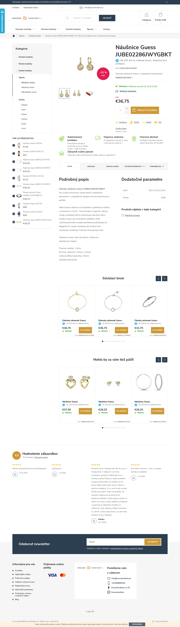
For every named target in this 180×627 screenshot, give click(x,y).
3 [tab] (107, 341)
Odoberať (152, 542)
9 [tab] (121, 341)
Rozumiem (137, 624)
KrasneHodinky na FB (120, 587)
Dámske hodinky (26, 57)
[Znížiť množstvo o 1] (127, 112)
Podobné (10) (155, 166)
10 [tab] (124, 341)
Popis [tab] (69, 166)
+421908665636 (118, 583)
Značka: (121, 128)
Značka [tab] (112, 166)
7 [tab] (117, 341)
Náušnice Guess (28, 82)
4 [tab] (109, 341)
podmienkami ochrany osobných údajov (127, 548)
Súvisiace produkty (133, 166)
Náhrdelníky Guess (29, 92)
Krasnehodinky (117, 592)
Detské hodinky (25, 70)
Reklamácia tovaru (22, 586)
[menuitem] (25, 29)
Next (164, 278)
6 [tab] (114, 341)
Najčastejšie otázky (31, 7)
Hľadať (107, 18)
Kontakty (15, 7)
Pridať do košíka (147, 110)
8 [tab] (119, 341)
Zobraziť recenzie (41, 457)
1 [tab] (102, 341)
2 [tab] (105, 341)
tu (126, 624)
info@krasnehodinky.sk (121, 578)
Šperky (22, 77)
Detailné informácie (123, 77)
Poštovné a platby (22, 578)
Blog (17, 599)
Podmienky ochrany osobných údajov (23, 594)
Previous (158, 278)
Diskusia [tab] (91, 166)
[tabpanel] (77, 311)
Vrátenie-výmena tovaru (25, 582)
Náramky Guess (27, 87)
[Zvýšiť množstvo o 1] (127, 108)
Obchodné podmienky (24, 589)
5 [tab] (112, 341)
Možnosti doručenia (128, 91)
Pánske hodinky (25, 64)
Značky (22, 99)
